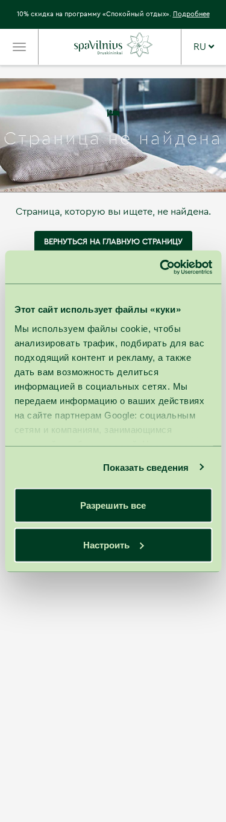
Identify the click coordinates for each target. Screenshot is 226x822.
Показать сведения (146, 467)
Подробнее (191, 14)
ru (201, 47)
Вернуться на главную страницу (113, 241)
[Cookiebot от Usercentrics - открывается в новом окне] (161, 267)
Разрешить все (113, 505)
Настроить (106, 544)
